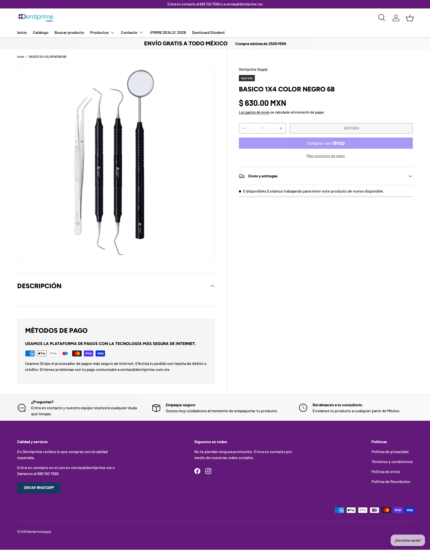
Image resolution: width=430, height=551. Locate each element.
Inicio (22, 32)
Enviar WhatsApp (39, 487)
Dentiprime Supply (253, 69)
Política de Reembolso (391, 481)
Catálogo (41, 32)
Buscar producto (69, 32)
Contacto (129, 32)
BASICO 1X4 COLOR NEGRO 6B (47, 56)
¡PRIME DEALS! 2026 (168, 32)
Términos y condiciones (392, 461)
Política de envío (386, 471)
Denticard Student (208, 32)
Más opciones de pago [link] (326, 155)
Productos (99, 32)
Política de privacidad (390, 451)
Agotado (351, 128)
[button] (409, 17)
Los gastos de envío (254, 112)
